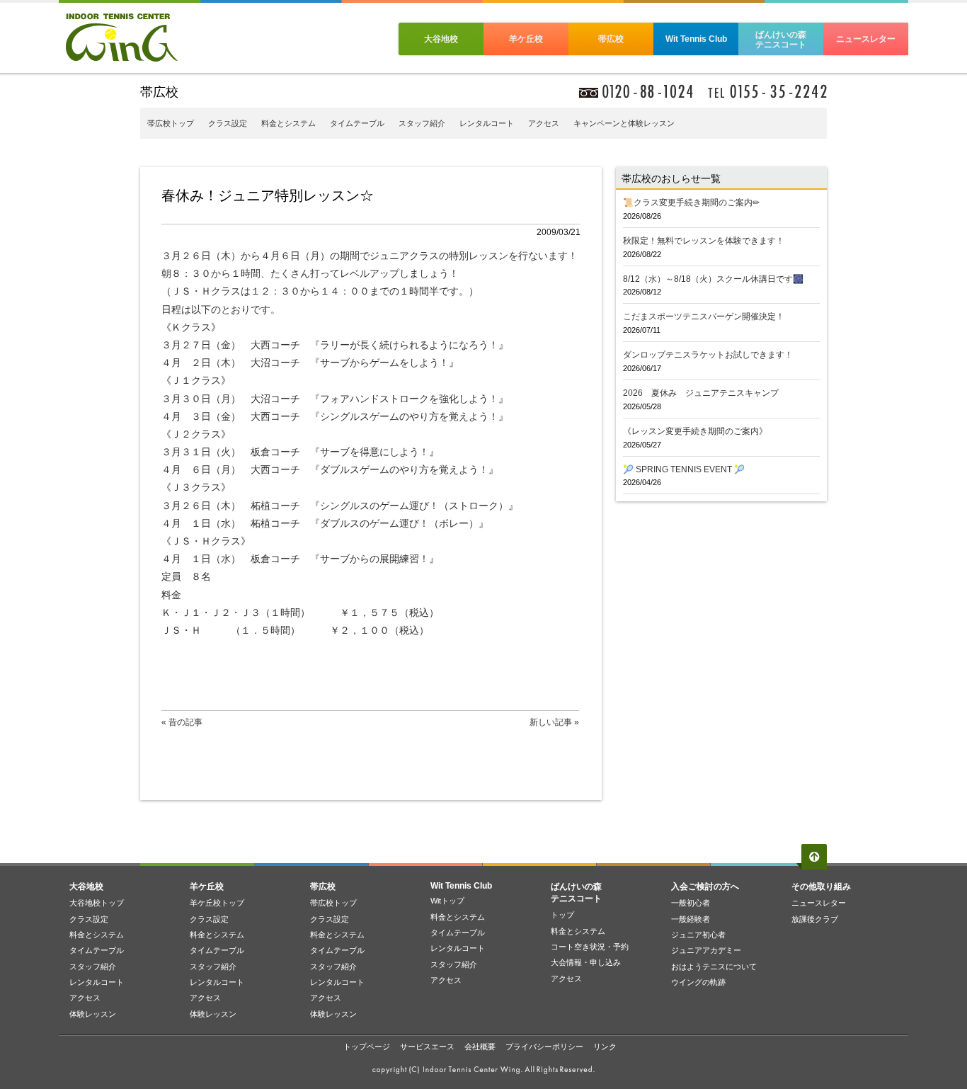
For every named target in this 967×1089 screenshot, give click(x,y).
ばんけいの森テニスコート (780, 40)
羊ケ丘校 (526, 39)
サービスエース (427, 1046)
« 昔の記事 (181, 722)
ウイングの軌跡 (698, 982)
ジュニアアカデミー (706, 950)
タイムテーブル (357, 123)
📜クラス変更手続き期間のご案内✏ (691, 202)
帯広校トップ (170, 123)
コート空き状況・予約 (590, 946)
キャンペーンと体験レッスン (624, 123)
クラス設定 (227, 123)
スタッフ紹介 (422, 123)
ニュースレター (866, 39)
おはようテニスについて (714, 966)
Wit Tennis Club (696, 39)
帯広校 (611, 39)
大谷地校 (441, 39)
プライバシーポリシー (544, 1046)
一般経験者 (690, 919)
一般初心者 (690, 903)
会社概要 (480, 1046)
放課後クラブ (814, 919)
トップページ (366, 1046)
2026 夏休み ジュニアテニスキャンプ (701, 393)
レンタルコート (486, 123)
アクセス (543, 123)
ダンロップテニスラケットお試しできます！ (708, 355)
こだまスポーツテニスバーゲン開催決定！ (703, 316)
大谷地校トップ (96, 903)
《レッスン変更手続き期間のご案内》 (695, 431)
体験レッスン (92, 1014)
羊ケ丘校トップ (217, 903)
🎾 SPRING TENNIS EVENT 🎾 (684, 469)
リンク (605, 1046)
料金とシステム (288, 123)
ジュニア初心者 (698, 934)
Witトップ (447, 900)
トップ (562, 915)
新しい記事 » (554, 722)
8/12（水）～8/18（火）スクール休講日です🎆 (713, 279)
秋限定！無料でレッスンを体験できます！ (703, 241)
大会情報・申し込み (586, 962)
